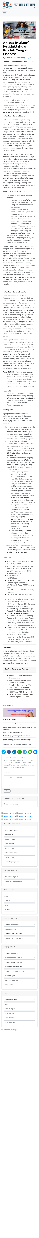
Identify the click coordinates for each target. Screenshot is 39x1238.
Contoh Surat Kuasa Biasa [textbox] (13, 934)
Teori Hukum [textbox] (9, 835)
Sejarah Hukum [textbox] (9, 839)
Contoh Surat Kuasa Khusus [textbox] (14, 938)
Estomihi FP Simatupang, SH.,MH (18, 58)
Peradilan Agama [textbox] (10, 976)
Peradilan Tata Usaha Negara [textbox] (14, 971)
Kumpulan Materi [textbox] (10, 1000)
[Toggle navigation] (4, 13)
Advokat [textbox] (7, 901)
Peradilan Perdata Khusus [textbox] (13, 967)
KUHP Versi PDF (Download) (20, 692)
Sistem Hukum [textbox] (9, 848)
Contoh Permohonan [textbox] (11, 925)
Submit (7, 791)
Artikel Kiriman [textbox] (9, 1018)
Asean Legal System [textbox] (11, 862)
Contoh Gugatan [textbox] (10, 929)
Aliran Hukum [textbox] (9, 844)
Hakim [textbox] (6, 905)
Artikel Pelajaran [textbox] (10, 1009)
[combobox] (19, 830)
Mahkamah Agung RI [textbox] (12, 877)
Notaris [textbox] (7, 910)
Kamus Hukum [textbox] (9, 857)
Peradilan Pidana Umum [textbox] (13, 953)
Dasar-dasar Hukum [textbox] (11, 830)
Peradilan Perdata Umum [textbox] (13, 962)
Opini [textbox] (6, 1004)
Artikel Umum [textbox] (9, 1013)
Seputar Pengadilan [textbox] (11, 980)
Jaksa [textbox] (6, 896)
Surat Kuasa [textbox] (8, 985)
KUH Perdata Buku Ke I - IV (20, 690)
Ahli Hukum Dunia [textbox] (10, 853)
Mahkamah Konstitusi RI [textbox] (13, 881)
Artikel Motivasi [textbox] (9, 1022)
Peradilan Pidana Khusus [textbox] (13, 958)
